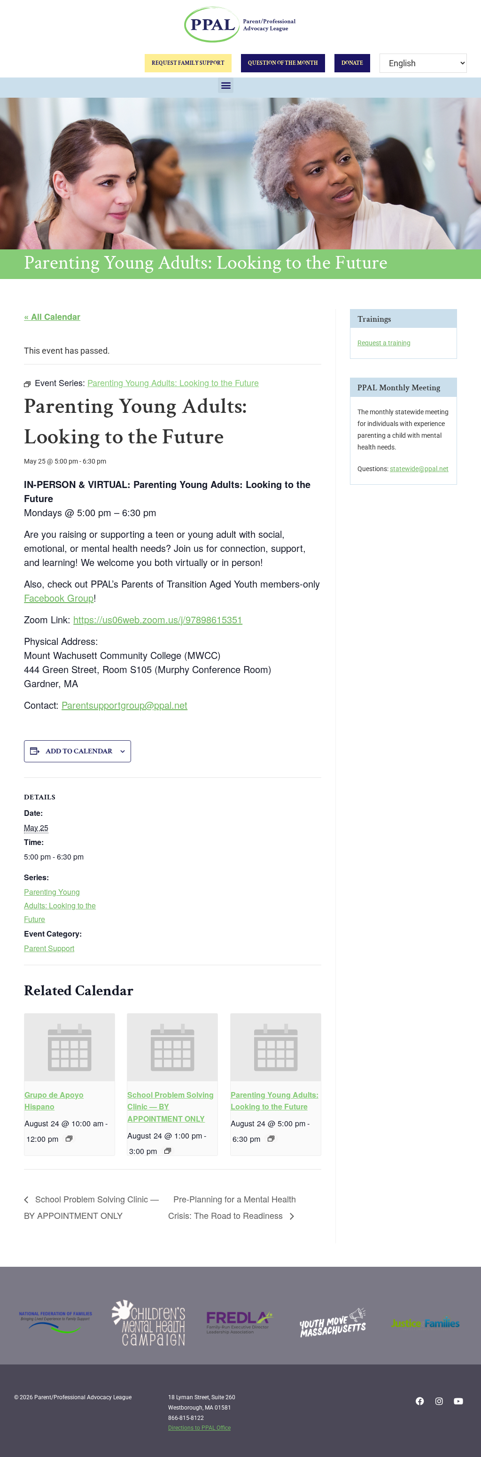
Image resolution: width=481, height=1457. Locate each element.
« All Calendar (52, 316)
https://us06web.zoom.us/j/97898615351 (157, 619)
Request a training (384, 343)
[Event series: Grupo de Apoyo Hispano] (69, 1138)
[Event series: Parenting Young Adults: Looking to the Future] (271, 1138)
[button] (225, 85)
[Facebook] (419, 1401)
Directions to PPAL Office (199, 1428)
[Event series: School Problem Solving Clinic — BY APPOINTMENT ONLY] (167, 1151)
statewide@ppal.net (419, 469)
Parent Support (49, 948)
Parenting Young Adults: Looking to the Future (60, 905)
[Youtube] (458, 1401)
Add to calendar (79, 751)
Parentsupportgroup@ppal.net (124, 705)
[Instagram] (439, 1401)
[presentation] (69, 1047)
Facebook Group (58, 597)
